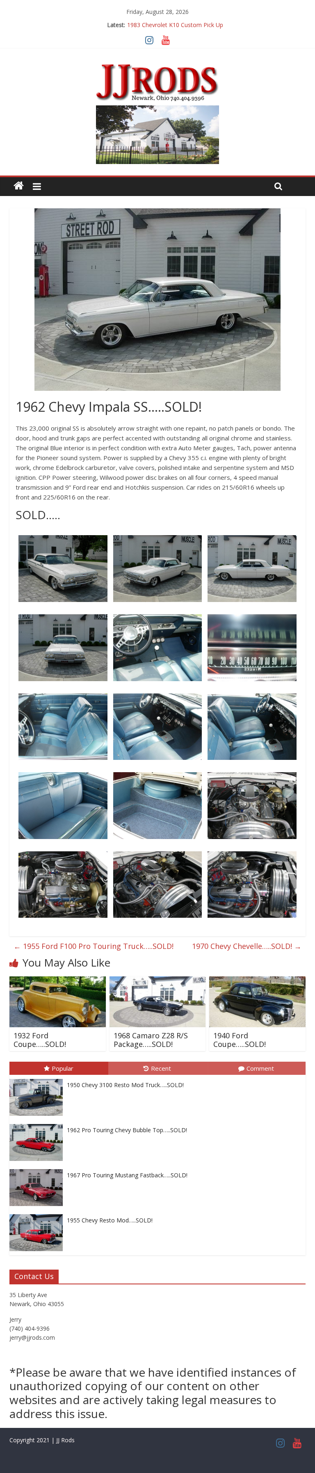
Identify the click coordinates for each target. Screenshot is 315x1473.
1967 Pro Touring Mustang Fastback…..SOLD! (127, 1175)
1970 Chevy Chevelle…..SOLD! (246, 946)
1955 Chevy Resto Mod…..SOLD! (110, 1220)
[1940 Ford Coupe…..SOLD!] (257, 981)
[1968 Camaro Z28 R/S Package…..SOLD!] (158, 981)
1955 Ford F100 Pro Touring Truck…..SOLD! (93, 946)
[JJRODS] (18, 185)
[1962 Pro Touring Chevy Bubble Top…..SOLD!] (38, 1124)
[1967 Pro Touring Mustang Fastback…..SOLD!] (38, 1169)
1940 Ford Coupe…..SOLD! (239, 1040)
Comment (260, 1068)
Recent (161, 1068)
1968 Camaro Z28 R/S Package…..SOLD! (151, 1040)
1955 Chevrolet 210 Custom (175, 26)
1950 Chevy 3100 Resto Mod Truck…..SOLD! (125, 1085)
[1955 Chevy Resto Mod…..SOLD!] (38, 1214)
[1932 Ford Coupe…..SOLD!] (57, 981)
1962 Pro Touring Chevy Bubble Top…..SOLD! (127, 1130)
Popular (62, 1068)
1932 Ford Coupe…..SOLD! (40, 1040)
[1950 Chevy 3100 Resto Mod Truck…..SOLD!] (38, 1079)
